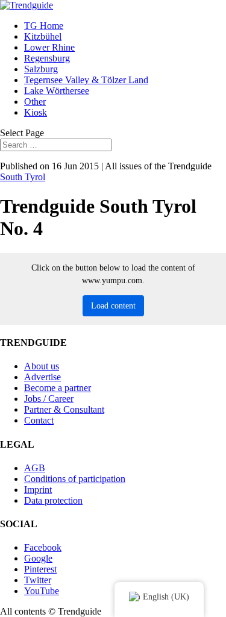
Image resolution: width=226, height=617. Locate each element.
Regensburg (47, 58)
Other (35, 101)
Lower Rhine (49, 47)
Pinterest (40, 569)
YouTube (41, 591)
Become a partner (57, 388)
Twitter (37, 580)
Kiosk (35, 112)
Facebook (42, 547)
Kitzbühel (42, 36)
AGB (34, 468)
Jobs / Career (49, 398)
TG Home (43, 25)
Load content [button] (113, 305)
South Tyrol (22, 177)
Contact (39, 420)
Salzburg (41, 69)
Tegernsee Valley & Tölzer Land (86, 80)
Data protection (53, 500)
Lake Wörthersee (56, 91)
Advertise (42, 377)
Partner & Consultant (64, 409)
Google (38, 558)
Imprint (38, 489)
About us (41, 366)
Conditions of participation (74, 479)
